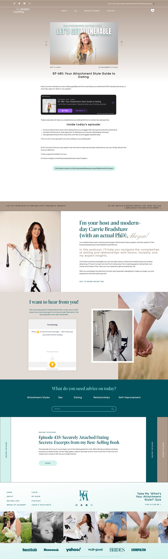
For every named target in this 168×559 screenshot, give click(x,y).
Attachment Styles (108, 67)
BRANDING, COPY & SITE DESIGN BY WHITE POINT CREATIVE (101, 556)
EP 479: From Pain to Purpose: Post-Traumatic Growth (36, 206)
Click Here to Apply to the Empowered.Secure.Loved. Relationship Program (84, 168)
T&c (71, 556)
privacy (77, 556)
